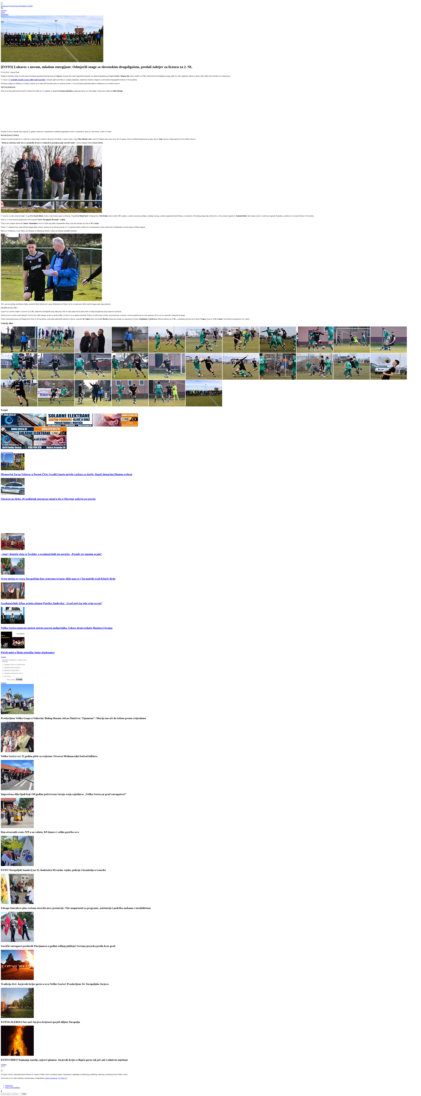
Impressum (9, 1086)
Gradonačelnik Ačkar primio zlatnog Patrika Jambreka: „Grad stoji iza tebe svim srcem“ (51, 603)
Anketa (3, 657)
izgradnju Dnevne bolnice (12, 667)
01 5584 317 (63, 1078)
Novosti (12, 6)
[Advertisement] (66, 517)
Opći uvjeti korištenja (12, 1088)
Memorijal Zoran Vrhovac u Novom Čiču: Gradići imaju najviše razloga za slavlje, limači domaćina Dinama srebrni (66, 474)
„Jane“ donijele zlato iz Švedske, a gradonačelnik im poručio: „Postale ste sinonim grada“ (51, 554)
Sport (17, 6)
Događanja (23, 6)
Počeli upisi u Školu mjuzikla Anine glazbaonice (28, 652)
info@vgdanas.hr (51, 1078)
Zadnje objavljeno (7, 452)
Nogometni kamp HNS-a (12, 670)
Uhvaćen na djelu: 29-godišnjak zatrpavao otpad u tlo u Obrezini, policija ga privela (48, 498)
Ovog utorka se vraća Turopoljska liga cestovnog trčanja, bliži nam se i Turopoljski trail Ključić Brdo (58, 578)
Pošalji (19, 679)
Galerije (30, 6)
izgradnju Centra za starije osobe (14, 664)
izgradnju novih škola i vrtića (13, 673)
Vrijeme (3, 1064)
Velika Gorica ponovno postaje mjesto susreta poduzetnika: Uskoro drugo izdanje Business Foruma (56, 627)
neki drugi (7, 676)
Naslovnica (5, 6)
